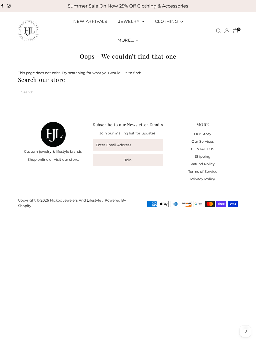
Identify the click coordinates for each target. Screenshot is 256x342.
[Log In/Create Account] (226, 31)
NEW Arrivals (90, 21)
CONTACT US (202, 149)
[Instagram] (9, 6)
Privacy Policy (202, 179)
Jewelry (129, 21)
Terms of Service (202, 171)
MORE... (126, 40)
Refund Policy (202, 164)
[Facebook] (2, 6)
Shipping (202, 156)
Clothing (167, 21)
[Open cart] (235, 31)
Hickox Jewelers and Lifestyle (76, 200)
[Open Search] (218, 31)
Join (128, 160)
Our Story (202, 134)
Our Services (203, 141)
